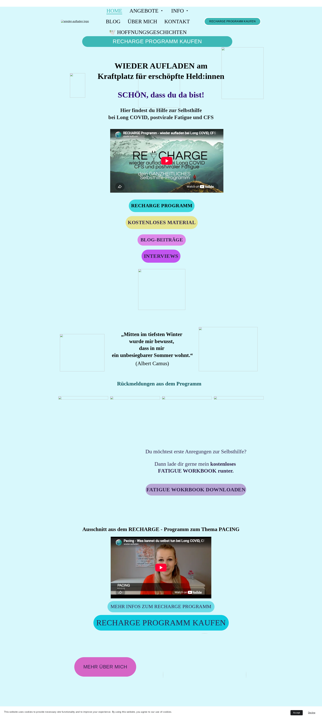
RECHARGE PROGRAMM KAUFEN (157, 41)
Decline (311, 712)
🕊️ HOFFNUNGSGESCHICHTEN (148, 32)
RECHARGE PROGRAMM (161, 205)
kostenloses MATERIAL (162, 222)
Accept (296, 712)
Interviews (161, 256)
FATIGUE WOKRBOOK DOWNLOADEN (196, 490)
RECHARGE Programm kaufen (232, 21)
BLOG (113, 21)
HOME (114, 11)
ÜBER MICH (142, 21)
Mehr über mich (105, 666)
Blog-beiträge (162, 239)
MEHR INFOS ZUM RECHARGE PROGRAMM (161, 606)
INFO (177, 11)
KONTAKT (177, 21)
